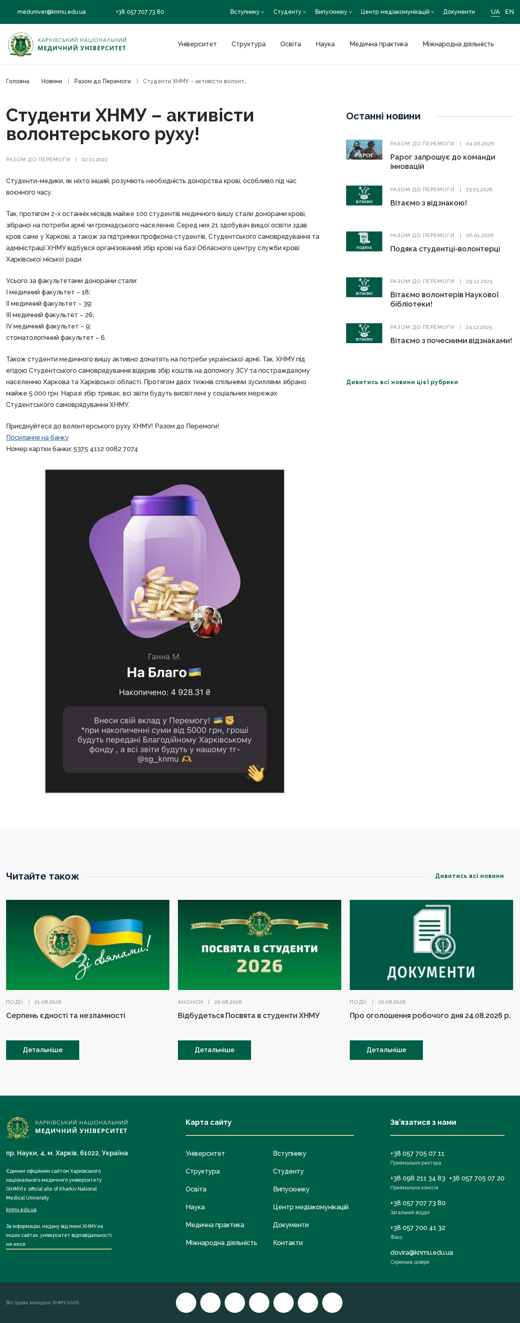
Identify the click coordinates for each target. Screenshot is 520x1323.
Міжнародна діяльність (458, 44)
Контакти (288, 1243)
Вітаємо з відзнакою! (428, 203)
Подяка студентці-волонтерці (445, 248)
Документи (459, 12)
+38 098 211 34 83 (417, 1178)
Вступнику (245, 12)
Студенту (287, 12)
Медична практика (378, 44)
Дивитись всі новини (469, 876)
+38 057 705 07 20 (477, 1178)
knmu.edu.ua (21, 1210)
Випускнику (331, 12)
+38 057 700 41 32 (417, 1228)
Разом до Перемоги (38, 159)
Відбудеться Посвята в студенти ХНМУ (248, 1015)
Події (14, 1002)
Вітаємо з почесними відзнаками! (451, 340)
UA (495, 11)
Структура (249, 44)
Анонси (190, 1002)
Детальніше (43, 1050)
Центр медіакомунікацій (395, 12)
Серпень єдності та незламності (65, 1015)
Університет (197, 44)
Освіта (290, 44)
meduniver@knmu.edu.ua (51, 12)
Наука (325, 44)
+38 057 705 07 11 (417, 1153)
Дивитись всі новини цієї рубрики (402, 382)
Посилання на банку (37, 437)
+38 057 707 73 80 (140, 12)
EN (509, 11)
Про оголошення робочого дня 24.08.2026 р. (430, 1015)
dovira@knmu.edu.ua (421, 1252)
